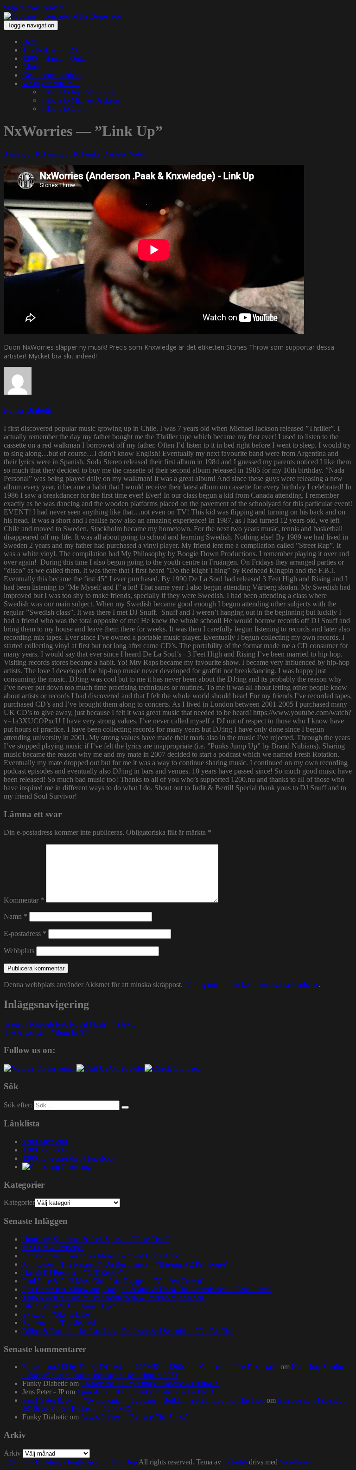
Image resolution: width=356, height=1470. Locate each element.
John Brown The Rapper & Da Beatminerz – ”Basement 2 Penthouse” (125, 1264)
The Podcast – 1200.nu (56, 50)
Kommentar (24, 900)
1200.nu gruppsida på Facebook (69, 1158)
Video (137, 154)
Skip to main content (34, 8)
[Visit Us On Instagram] (40, 1068)
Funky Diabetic (104, 154)
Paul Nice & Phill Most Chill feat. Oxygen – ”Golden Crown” (113, 1281)
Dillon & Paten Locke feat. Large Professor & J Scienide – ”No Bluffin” (128, 1331)
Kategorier (19, 1202)
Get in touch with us (52, 75)
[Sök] (125, 1107)
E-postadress (25, 933)
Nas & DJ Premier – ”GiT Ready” (72, 1272)
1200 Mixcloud (44, 1141)
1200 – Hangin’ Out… (55, 58)
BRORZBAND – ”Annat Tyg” (68, 1306)
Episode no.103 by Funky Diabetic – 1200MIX (150, 1383)
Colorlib (235, 1462)
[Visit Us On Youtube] (110, 1068)
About (31, 67)
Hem (29, 42)
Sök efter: (18, 1105)
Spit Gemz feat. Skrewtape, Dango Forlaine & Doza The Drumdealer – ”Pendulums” (147, 1289)
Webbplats (19, 951)
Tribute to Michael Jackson (80, 100)
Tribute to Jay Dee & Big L (81, 92)
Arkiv (12, 1453)
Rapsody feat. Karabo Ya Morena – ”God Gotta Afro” (101, 1256)
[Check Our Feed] (173, 1068)
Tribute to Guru (63, 108)
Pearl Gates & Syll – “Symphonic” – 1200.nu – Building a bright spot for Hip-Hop (143, 1400)
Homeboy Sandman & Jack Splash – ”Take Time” (95, 1239)
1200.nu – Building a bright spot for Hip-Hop (70, 1462)
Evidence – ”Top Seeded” (60, 1323)
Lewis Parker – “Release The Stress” (135, 1417)
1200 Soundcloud (48, 1150)
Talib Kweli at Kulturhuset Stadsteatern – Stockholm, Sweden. (113, 1297)
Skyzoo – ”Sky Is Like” (57, 1314)
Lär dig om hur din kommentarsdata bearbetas (251, 985)
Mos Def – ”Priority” (53, 1247)
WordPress (295, 1462)
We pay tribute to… (51, 83)
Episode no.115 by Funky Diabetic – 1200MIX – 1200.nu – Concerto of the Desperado (150, 1367)
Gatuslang (75, 1167)
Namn (15, 916)
